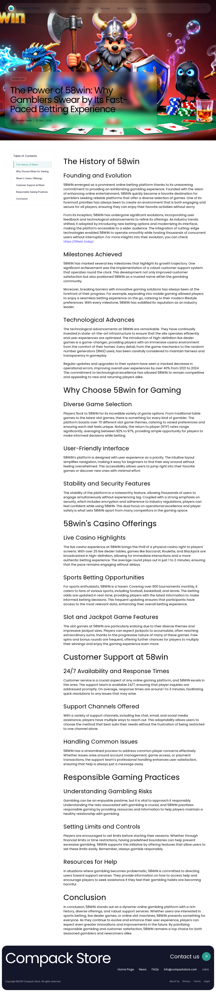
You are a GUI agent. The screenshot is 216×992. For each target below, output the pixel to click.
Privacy (186, 981)
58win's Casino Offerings (29, 178)
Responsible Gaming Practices (32, 192)
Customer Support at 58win (30, 185)
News (143, 969)
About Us (174, 981)
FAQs (155, 969)
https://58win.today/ (78, 241)
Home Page (126, 969)
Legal (207, 981)
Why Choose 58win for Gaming (32, 171)
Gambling (18, 79)
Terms (197, 981)
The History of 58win (27, 164)
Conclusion (22, 198)
